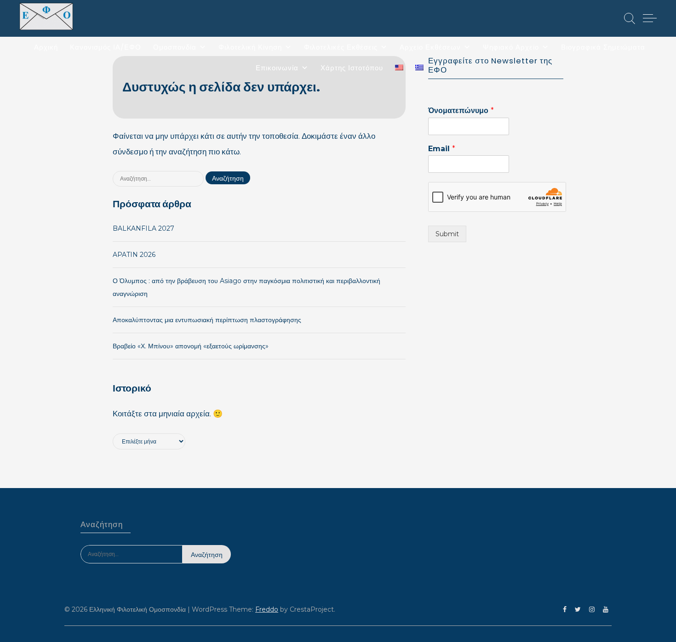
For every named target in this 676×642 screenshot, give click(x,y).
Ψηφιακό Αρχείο (511, 47)
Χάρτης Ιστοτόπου (352, 68)
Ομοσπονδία (174, 47)
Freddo (266, 609)
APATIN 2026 (134, 254)
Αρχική (46, 47)
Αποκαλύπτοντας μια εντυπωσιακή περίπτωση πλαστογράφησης (207, 320)
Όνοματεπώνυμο (461, 110)
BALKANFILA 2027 (143, 228)
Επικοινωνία (277, 68)
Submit (447, 234)
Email (441, 148)
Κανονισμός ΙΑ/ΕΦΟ (105, 47)
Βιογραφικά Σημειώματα (603, 47)
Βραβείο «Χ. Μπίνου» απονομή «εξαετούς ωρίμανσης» (191, 346)
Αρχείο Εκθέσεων (430, 47)
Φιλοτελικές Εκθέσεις (341, 47)
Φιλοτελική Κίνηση (250, 47)
